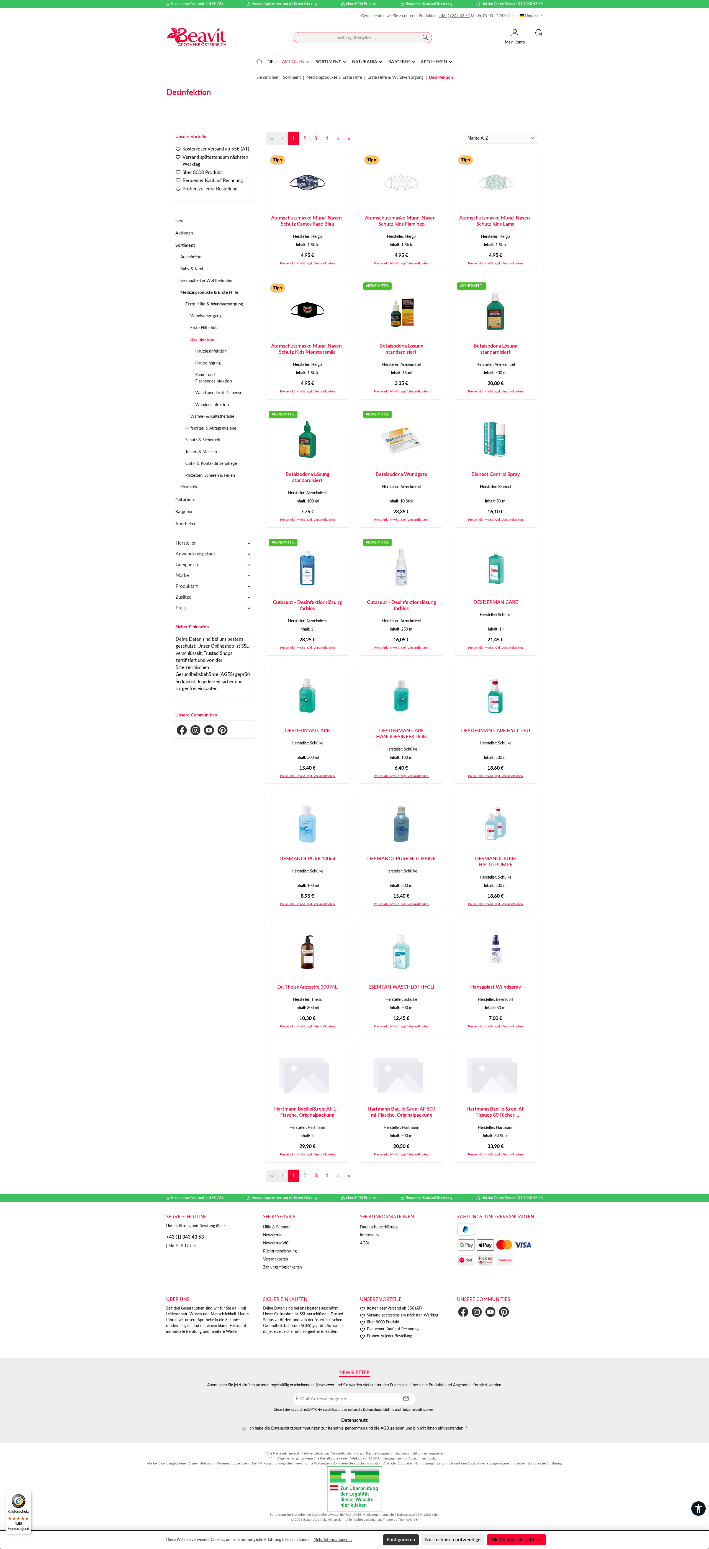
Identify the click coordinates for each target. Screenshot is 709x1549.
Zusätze (183, 597)
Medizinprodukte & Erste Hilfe (209, 292)
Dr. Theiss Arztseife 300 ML (307, 987)
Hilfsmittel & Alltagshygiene (210, 428)
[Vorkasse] (505, 1260)
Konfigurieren (401, 1539)
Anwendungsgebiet (195, 554)
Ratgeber (184, 511)
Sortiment (185, 245)
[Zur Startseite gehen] (196, 37)
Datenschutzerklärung (378, 1227)
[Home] (259, 62)
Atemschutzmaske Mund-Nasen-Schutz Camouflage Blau (307, 221)
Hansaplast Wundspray (495, 987)
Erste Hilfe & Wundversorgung (214, 304)
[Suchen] (425, 37)
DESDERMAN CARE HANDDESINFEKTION (401, 733)
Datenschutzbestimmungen (295, 1428)
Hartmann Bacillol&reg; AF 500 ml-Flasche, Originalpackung (401, 1112)
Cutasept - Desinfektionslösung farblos (307, 605)
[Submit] (406, 1399)
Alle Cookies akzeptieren (516, 1539)
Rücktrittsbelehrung (280, 1251)
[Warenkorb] (537, 33)
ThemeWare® (408, 1519)
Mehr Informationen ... (333, 1540)
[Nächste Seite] (337, 138)
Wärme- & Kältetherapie (212, 416)
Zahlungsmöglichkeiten (282, 1267)
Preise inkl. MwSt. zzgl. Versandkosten (307, 263)
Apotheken (186, 524)
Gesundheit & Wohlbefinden (206, 281)
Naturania (185, 499)
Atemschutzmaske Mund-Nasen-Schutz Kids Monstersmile (307, 349)
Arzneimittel (191, 257)
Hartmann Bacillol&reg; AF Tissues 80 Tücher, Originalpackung (495, 1112)
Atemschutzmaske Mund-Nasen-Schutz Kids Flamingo (401, 221)
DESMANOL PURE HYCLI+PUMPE (495, 861)
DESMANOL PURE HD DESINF (401, 858)
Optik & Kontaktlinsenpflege (211, 463)
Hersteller (186, 543)
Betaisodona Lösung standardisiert (401, 349)
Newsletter (272, 1235)
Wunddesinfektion (212, 405)
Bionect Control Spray (495, 474)
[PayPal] (465, 1229)
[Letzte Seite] (348, 138)
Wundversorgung (206, 316)
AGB (385, 1428)
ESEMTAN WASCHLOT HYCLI (401, 987)
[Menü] (28, 1494)
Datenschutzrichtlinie (378, 1409)
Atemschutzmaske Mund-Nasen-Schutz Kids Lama (495, 221)
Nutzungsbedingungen (418, 1409)
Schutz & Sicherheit (202, 440)
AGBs (364, 1243)
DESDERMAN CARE (495, 602)
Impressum (369, 1235)
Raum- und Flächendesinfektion (213, 378)
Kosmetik (188, 487)
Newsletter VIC (276, 1243)
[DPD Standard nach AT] (465, 1260)
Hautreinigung (208, 363)
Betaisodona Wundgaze (401, 474)
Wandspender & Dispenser (219, 393)
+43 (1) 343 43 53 (454, 16)
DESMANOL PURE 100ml (307, 858)
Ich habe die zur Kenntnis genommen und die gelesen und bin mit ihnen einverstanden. (357, 1428)
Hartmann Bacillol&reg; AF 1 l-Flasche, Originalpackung (307, 1112)
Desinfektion (202, 340)
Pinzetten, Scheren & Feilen (210, 475)
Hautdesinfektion (211, 351)
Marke (182, 575)
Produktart (187, 586)
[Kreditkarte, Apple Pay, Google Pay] (494, 1245)
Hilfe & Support (276, 1227)
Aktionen (184, 233)
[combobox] (356, 37)
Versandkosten (275, 1259)
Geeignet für (188, 564)
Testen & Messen (201, 452)
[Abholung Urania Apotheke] (485, 1260)
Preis (181, 608)
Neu (179, 221)
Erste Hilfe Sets (204, 328)
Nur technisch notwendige (453, 1539)
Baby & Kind (191, 269)
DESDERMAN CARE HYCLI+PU (495, 730)
